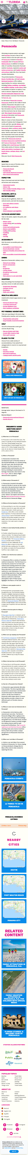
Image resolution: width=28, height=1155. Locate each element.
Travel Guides (18, 1085)
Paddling (6, 232)
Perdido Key (10, 79)
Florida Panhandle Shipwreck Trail (13, 93)
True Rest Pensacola (9, 304)
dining (19, 124)
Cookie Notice (7, 1148)
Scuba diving (7, 223)
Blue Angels (12, 107)
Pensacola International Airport (13, 417)
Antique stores (8, 288)
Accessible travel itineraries (12, 247)
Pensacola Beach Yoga (10, 302)
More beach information (11, 174)
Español (6, 1114)
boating (13, 231)
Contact (17, 1092)
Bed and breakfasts (9, 353)
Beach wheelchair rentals (11, 249)
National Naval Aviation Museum (15, 496)
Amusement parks (9, 185)
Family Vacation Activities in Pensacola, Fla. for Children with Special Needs (14, 999)
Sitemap (17, 1081)
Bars (4, 266)
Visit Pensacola (17, 156)
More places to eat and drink (12, 276)
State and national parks (11, 227)
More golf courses (9, 335)
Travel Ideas (18, 1076)
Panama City (14, 921)
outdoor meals (17, 128)
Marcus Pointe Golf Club (11, 331)
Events (4, 1081)
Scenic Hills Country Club (11, 333)
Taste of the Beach (10, 143)
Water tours (7, 221)
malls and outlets (7, 149)
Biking (5, 234)
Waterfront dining (9, 263)
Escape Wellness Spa (10, 306)
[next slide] (24, 21)
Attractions (18, 1080)
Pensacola (6, 59)
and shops (15, 207)
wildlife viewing (9, 87)
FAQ (3, 1093)
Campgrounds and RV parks (12, 355)
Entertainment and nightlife (12, 211)
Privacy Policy (5, 1095)
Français (6, 1116)
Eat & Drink (5, 1080)
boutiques (16, 149)
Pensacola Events (14, 779)
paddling (15, 85)
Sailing (5, 231)
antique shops (15, 151)
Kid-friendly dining (9, 190)
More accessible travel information (14, 254)
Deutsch (6, 1108)
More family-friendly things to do (14, 189)
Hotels (5, 350)
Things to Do (5, 1085)
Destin (16, 61)
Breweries (6, 268)
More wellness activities (11, 308)
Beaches (4, 1076)
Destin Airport (8, 419)
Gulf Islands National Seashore (13, 172)
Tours (5, 209)
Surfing (5, 236)
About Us (4, 1092)
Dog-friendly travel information (13, 320)
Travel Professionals (20, 1097)
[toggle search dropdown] (26, 2)
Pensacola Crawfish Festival (16, 141)
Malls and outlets (8, 292)
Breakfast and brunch (10, 272)
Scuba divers (19, 87)
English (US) (7, 1111)
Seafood (6, 274)
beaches (7, 55)
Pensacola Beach (8, 169)
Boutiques (6, 290)
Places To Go (18, 1078)
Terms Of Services (7, 1101)
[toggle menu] (2, 2)
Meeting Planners (20, 1095)
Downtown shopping (10, 286)
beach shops (6, 151)
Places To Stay (6, 1083)
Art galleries (7, 207)
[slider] (7, 371)
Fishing (5, 225)
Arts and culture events (11, 203)
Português (7, 1119)
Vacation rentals (8, 351)
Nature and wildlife (9, 229)
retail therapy (14, 145)
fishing (9, 85)
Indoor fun (6, 187)
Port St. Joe (7, 98)
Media (16, 1093)
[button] (24, 2)
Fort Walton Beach (14, 895)
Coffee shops (7, 270)
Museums (6, 205)
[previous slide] (4, 21)
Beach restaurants (9, 265)
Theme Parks (18, 1083)
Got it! (14, 1151)
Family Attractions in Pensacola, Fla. (14, 965)
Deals (3, 1078)
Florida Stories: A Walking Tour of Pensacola (14, 1033)
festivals (10, 68)
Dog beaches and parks (10, 319)
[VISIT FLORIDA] (13, 2)
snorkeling (22, 85)
